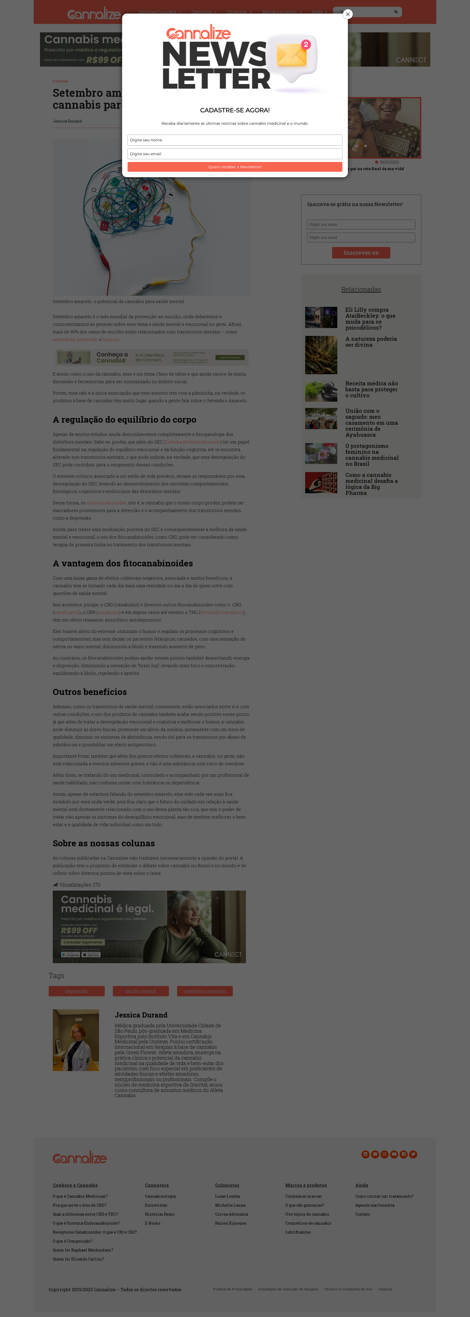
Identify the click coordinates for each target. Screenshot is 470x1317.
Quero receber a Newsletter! (235, 166)
